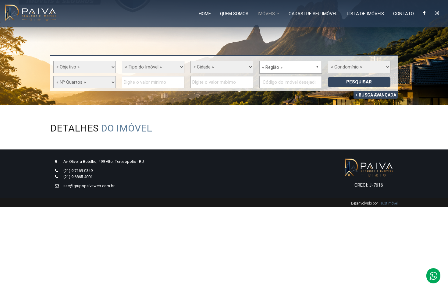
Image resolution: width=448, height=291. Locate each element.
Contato (403, 13)
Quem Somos (234, 13)
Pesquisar (359, 82)
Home (205, 13)
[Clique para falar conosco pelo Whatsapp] (433, 277)
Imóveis (266, 13)
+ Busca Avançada (375, 95)
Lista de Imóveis (365, 13)
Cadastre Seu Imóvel (313, 13)
